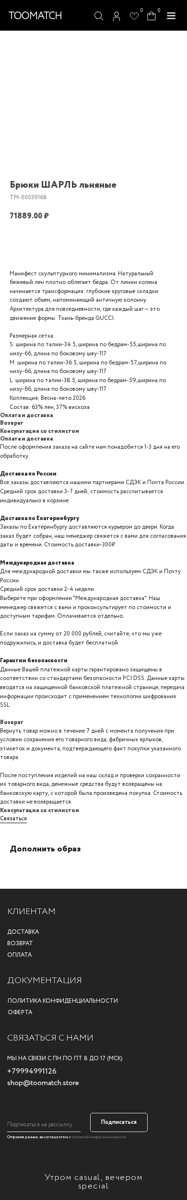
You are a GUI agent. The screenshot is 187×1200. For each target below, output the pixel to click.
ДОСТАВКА (23, 932)
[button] (171, 16)
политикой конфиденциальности (99, 1137)
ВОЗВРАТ (20, 944)
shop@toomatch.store (43, 1082)
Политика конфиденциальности (63, 1001)
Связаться (13, 819)
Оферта (20, 1012)
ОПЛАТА (19, 955)
